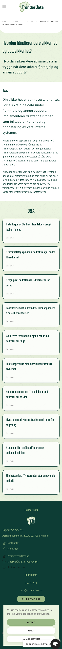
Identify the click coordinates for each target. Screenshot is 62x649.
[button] (4, 6)
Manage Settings (31, 639)
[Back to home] (31, 6)
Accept (31, 622)
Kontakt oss (33, 599)
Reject (31, 630)
